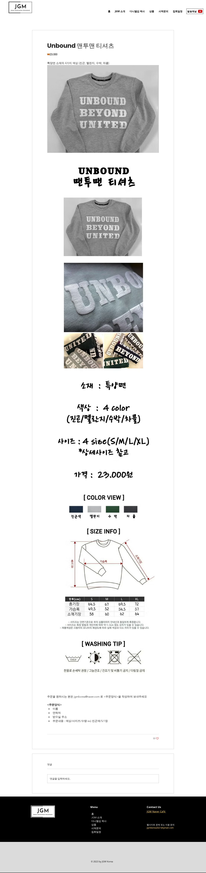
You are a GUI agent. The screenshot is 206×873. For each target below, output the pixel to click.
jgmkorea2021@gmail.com (160, 827)
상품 (93, 824)
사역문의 (96, 828)
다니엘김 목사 (98, 821)
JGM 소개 (96, 817)
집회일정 (96, 831)
